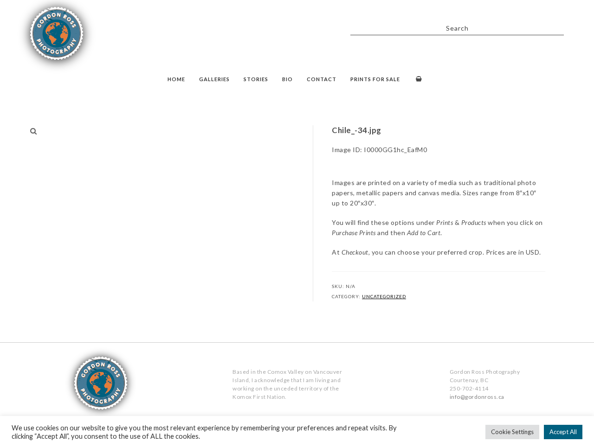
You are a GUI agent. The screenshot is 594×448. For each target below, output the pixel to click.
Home (176, 79)
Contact (321, 79)
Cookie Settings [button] (512, 431)
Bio (287, 79)
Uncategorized (384, 296)
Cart (418, 80)
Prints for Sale (375, 79)
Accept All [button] (563, 431)
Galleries (214, 79)
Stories (256, 79)
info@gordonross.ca (477, 396)
